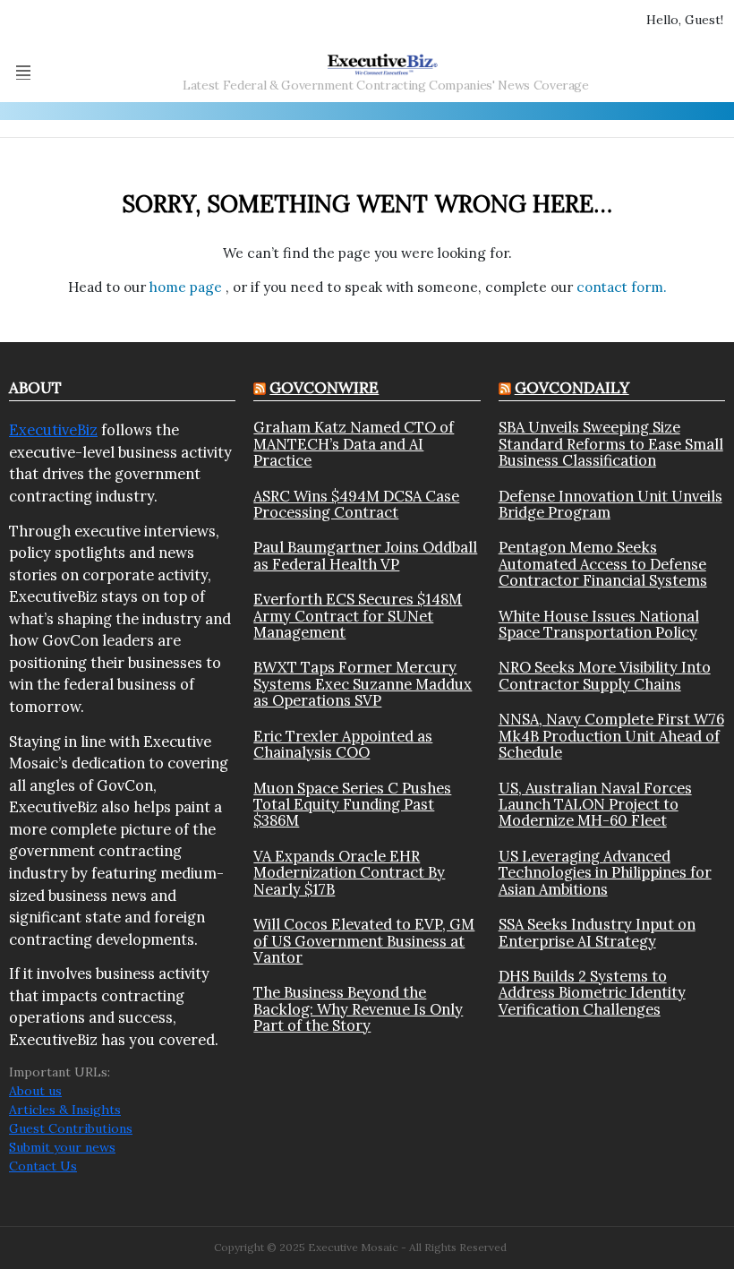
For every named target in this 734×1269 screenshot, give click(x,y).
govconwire (324, 388)
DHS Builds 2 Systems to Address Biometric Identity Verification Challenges (592, 992)
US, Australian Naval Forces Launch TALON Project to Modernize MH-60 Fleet (595, 804)
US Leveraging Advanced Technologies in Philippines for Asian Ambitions (605, 872)
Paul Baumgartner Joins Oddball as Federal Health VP (365, 555)
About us (35, 1091)
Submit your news (62, 1147)
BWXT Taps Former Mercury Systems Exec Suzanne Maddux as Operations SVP (362, 683)
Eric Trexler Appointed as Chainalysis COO (342, 744)
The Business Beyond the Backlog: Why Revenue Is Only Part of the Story (358, 1008)
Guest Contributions (70, 1128)
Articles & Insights (65, 1110)
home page (187, 287)
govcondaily (572, 388)
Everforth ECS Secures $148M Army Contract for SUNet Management (357, 615)
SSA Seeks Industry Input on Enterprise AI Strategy (597, 932)
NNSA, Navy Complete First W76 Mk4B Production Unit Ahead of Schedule (611, 735)
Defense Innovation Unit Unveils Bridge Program (610, 504)
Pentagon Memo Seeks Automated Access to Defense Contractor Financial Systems (603, 563)
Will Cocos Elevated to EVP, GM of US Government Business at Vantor (363, 940)
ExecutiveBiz (53, 430)
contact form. (621, 287)
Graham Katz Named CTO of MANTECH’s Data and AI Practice (353, 443)
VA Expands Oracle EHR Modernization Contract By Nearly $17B (349, 872)
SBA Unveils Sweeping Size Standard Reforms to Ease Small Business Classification (611, 443)
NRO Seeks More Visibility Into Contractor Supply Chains (605, 675)
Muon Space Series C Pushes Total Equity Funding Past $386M (352, 804)
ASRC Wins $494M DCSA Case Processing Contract (356, 504)
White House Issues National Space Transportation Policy (599, 624)
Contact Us (43, 1166)
